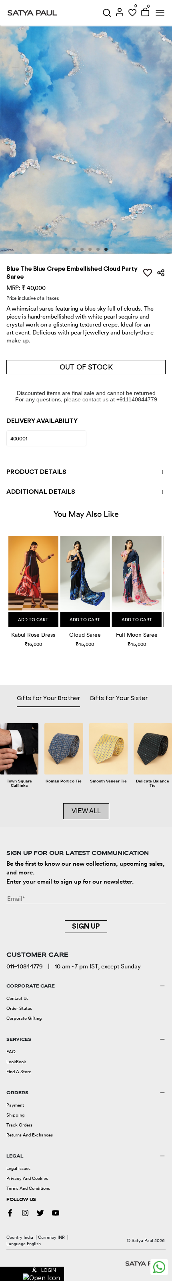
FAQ (11, 1051)
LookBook (16, 1061)
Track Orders (19, 1125)
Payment (15, 1105)
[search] (107, 13)
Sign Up (86, 926)
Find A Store (18, 1071)
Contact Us (17, 998)
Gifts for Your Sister (119, 698)
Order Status (19, 1008)
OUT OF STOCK (86, 367)
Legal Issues (18, 1168)
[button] (9, 586)
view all (86, 811)
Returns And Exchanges (29, 1135)
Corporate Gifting (24, 1018)
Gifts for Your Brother (48, 698)
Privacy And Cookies (27, 1178)
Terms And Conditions (28, 1188)
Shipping (15, 1115)
